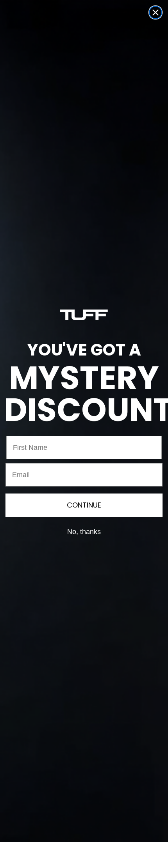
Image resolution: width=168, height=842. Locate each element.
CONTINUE (84, 505)
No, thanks (84, 532)
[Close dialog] (155, 12)
